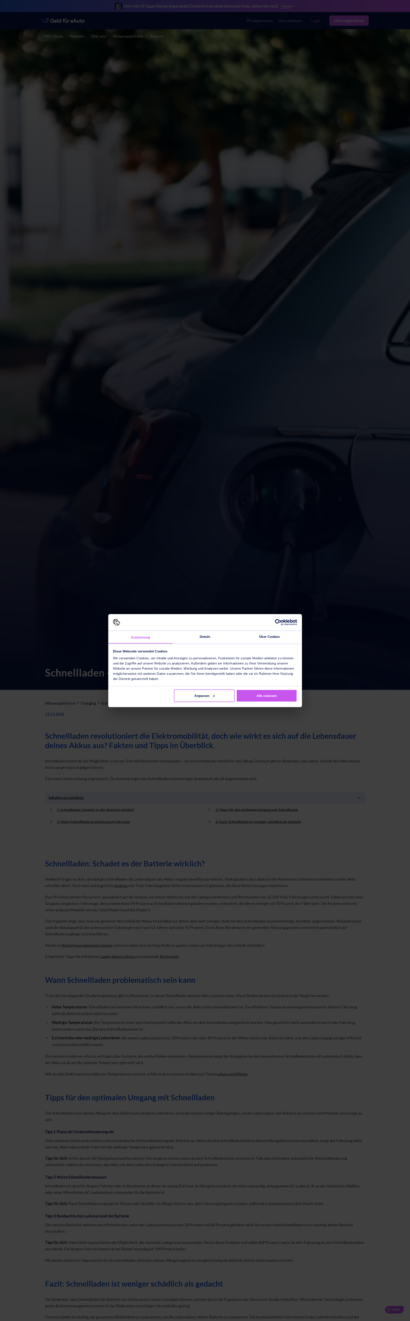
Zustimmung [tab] (140, 637)
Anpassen (202, 695)
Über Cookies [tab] (269, 636)
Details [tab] (205, 636)
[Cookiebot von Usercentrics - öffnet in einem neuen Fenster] (278, 622)
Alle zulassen (267, 695)
